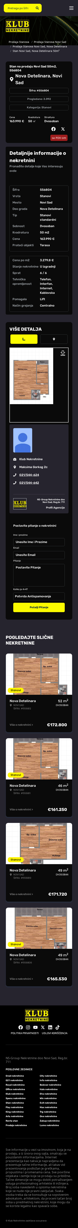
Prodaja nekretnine (16, 1125)
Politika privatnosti (25, 1033)
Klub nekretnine (14, 1094)
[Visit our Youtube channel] (35, 1027)
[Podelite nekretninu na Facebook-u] (54, 129)
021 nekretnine (14, 1080)
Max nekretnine (48, 1107)
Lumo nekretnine (49, 1125)
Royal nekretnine (15, 1085)
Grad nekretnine (15, 1076)
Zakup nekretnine (50, 1121)
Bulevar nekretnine (50, 1085)
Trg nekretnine (48, 1112)
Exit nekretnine (48, 1103)
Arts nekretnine (14, 1116)
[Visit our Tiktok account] (57, 1027)
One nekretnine (48, 1116)
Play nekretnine (14, 1107)
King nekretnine (15, 1112)
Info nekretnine (48, 1080)
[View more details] (23, 339)
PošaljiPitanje (39, 607)
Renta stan (12, 1121)
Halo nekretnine (49, 1089)
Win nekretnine (48, 1098)
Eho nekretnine (48, 1094)
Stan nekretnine (15, 1103)
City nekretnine (48, 1076)
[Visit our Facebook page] (20, 1027)
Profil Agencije (55, 507)
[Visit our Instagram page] (28, 1027)
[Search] (37, 8)
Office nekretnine (15, 1089)
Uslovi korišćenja (54, 1033)
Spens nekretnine (16, 1098)
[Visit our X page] (43, 1027)
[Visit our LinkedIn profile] (50, 1027)
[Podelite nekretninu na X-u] (64, 129)
